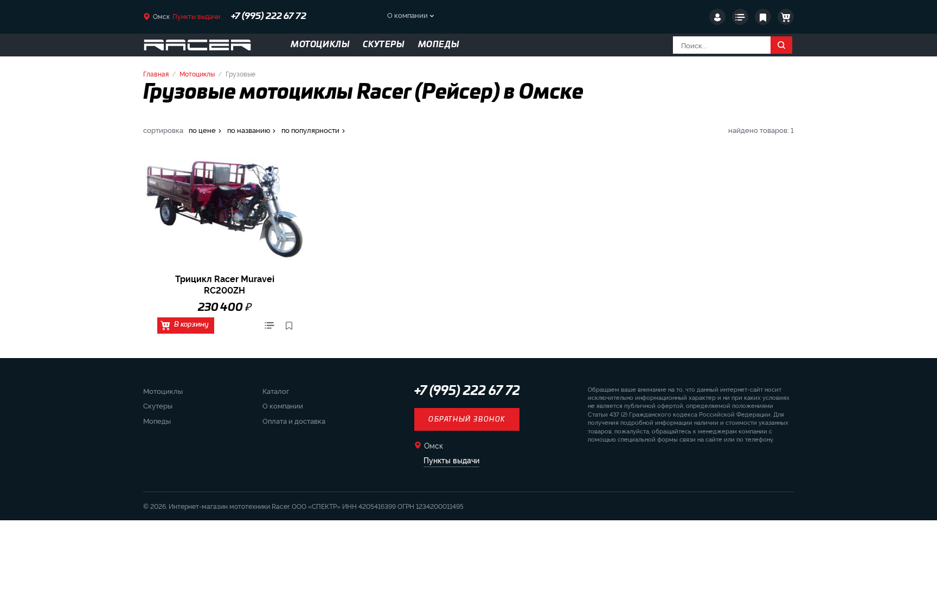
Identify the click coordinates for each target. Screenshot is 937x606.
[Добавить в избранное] (289, 325)
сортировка (163, 129)
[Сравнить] (269, 325)
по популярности (310, 129)
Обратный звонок (466, 419)
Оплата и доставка (293, 420)
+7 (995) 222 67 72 (268, 16)
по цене (202, 129)
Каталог (275, 391)
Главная (156, 73)
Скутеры (157, 405)
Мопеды (157, 420)
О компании (407, 15)
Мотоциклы (197, 73)
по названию (248, 129)
